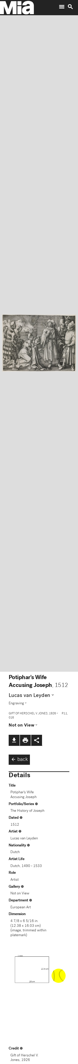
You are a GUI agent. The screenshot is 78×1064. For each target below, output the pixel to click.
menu (61, 6)
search (70, 6)
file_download (14, 740)
